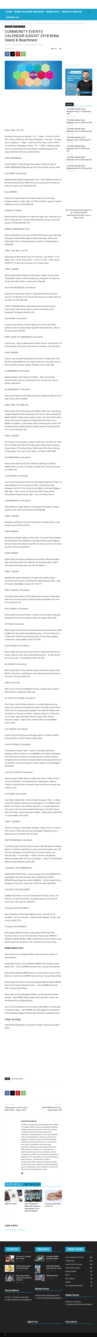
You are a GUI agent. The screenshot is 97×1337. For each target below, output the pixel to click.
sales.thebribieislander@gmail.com (51, 1298)
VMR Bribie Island (52, 1275)
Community (15, 23)
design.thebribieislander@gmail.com (82, 1304)
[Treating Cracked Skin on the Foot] (53, 1196)
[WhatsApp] (23, 54)
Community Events (27, 23)
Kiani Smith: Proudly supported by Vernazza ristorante (24, 1278)
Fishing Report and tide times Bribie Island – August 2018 (16, 1108)
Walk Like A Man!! (11, 1204)
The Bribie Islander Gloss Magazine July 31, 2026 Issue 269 (79, 121)
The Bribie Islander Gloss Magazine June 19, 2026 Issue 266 (78, 148)
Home (9, 11)
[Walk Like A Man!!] (13, 1196)
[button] (89, 12)
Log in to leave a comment (15, 1230)
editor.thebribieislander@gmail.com (79, 210)
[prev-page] (6, 1215)
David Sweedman (29, 1121)
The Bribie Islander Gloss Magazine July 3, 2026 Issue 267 (79, 138)
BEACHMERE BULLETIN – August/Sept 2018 (52, 1108)
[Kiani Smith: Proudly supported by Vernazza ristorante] (9, 1278)
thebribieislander (80, 212)
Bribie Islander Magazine (29, 11)
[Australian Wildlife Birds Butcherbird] (39, 1258)
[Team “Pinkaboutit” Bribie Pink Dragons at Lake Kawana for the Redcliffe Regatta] (33, 1196)
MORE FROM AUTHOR (32, 1184)
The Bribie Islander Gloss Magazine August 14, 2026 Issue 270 (79, 111)
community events (17, 1079)
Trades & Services (72, 11)
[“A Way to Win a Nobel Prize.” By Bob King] (9, 1268)
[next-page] (10, 1215)
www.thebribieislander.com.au (79, 215)
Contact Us (12, 17)
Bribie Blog (53, 11)
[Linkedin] (23, 1173)
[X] (12, 54)
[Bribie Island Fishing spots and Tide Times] (39, 1269)
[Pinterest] (18, 54)
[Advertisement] (33, 109)
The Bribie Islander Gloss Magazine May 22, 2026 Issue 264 (79, 167)
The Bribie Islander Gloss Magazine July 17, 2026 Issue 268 (79, 130)
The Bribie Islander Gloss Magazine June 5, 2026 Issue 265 (79, 158)
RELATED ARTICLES (13, 1184)
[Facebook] (7, 54)
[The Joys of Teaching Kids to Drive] (9, 1258)
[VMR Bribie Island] (39, 1278)
